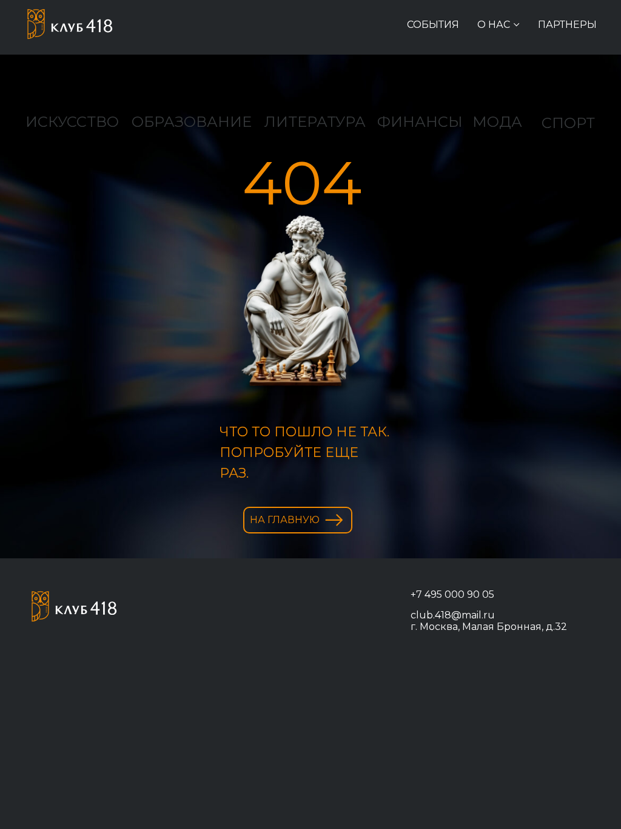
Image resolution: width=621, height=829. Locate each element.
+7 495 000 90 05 (452, 594)
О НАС (493, 24)
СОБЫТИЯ (433, 24)
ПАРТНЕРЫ (567, 24)
